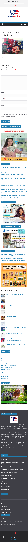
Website (3, 105)
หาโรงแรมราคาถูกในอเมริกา (6, 367)
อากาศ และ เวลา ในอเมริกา (11, 311)
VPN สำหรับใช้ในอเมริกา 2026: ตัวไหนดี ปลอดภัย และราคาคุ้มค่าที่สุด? (15, 4)
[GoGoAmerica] (2, 24)
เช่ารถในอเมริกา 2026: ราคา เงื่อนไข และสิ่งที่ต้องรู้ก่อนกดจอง (13, 195)
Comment (4, 74)
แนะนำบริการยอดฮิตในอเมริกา (7, 518)
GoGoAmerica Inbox (5, 501)
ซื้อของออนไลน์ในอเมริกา (6, 360)
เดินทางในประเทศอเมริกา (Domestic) (8, 258)
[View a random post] (25, 24)
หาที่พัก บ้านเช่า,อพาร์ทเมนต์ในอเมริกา (8, 365)
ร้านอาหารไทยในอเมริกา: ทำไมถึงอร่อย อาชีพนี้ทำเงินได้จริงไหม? (13, 189)
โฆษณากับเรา (4, 506)
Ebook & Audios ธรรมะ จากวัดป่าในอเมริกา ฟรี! (11, 521)
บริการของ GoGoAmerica (6, 509)
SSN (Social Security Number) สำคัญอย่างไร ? (15, 322)
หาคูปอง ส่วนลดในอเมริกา (6, 372)
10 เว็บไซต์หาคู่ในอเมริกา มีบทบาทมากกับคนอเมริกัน (16, 300)
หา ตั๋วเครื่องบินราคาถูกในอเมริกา (7, 369)
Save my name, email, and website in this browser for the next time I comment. (14, 115)
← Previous (4, 58)
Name (3, 92)
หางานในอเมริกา (9, 305)
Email (3, 99)
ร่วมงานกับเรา (4, 503)
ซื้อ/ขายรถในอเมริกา (5, 376)
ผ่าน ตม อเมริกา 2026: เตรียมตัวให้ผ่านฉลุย (9, 197)
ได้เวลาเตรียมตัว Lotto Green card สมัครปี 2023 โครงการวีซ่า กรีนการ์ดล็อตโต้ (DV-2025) (16, 339)
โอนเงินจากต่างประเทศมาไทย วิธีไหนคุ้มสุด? (14, 294)
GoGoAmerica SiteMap (6, 512)
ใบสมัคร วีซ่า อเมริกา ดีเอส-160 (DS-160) (14, 333)
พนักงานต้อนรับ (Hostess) (11, 316)
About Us (3, 498)
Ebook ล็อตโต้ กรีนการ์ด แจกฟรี (8, 524)
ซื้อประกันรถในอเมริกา (5, 374)
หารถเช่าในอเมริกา (4, 378)
